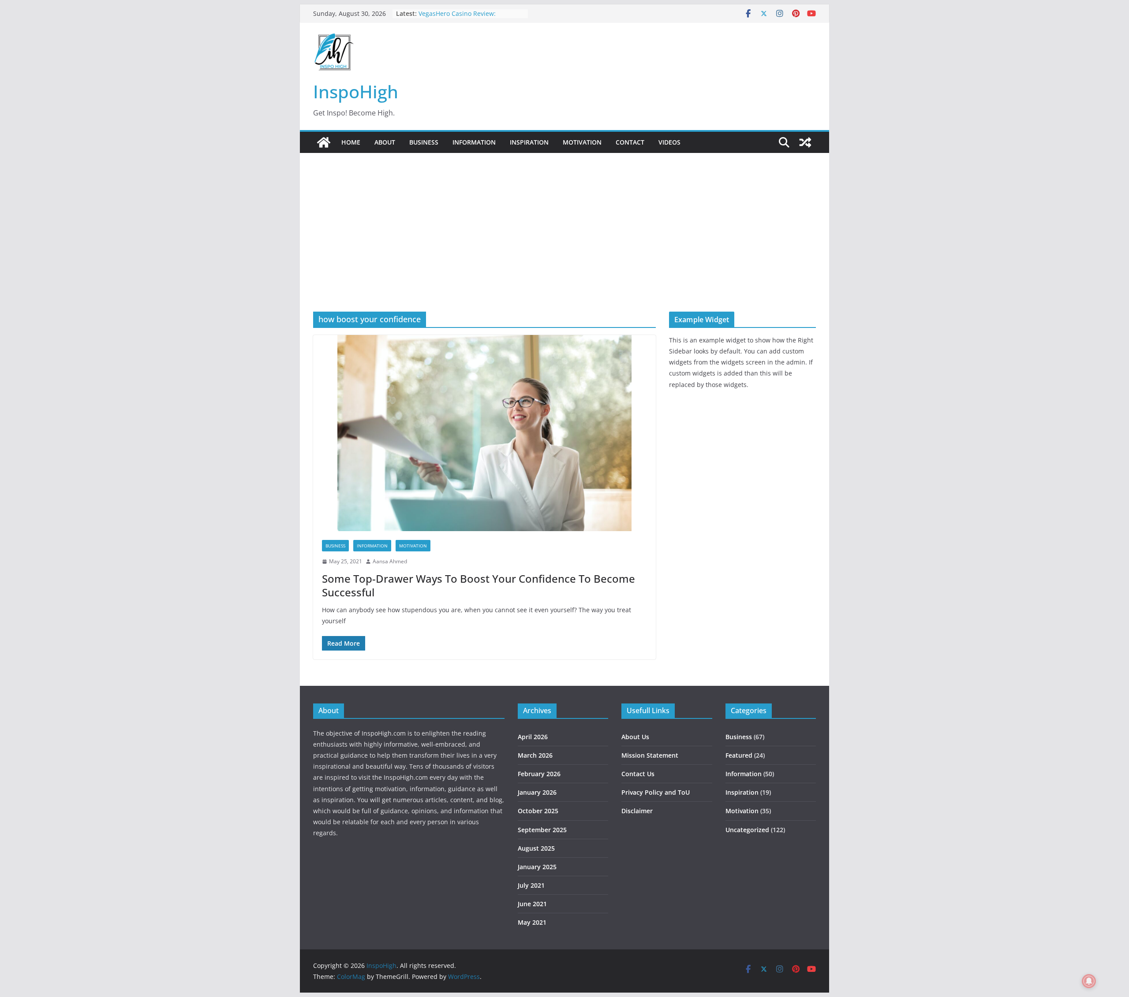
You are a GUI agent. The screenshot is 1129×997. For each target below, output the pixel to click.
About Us (635, 737)
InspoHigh (355, 91)
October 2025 (538, 811)
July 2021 (531, 885)
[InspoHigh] (323, 142)
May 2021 (532, 922)
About (384, 142)
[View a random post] (805, 142)
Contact (630, 142)
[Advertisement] (564, 245)
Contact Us (637, 774)
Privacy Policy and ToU (655, 792)
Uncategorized (747, 830)
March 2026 (535, 755)
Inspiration (529, 142)
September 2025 (542, 830)
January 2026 (537, 792)
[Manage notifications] (1089, 981)
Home (350, 142)
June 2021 (532, 904)
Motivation (582, 142)
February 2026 (539, 774)
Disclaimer (637, 811)
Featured (738, 755)
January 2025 (537, 867)
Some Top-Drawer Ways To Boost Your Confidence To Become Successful (478, 585)
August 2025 (536, 848)
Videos (669, 142)
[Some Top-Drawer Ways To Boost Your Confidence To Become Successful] (484, 433)
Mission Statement (649, 755)
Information (474, 142)
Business (423, 142)
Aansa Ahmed (390, 561)
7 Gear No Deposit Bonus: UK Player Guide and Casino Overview (471, 13)
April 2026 (533, 737)
